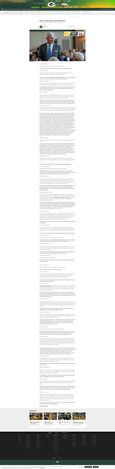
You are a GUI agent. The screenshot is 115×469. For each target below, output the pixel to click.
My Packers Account (94, 436)
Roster (19, 436)
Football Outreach (74, 442)
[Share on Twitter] (70, 26)
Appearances (73, 436)
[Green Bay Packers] (57, 462)
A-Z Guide (56, 436)
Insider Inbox (28, 436)
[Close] (114, 467)
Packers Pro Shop (56, 448)
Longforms (28, 439)
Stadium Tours (56, 442)
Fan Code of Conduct (84, 442)
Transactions (19, 439)
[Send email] (72, 26)
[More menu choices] (39, 9)
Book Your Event (56, 445)
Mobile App (28, 445)
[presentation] (85, 428)
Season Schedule (65, 436)
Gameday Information (84, 436)
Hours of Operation (56, 439)
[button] (56, 428)
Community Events (74, 439)
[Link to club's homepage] (2, 9)
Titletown (56, 451)
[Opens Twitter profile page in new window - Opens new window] (43, 27)
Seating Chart (94, 442)
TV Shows (38, 445)
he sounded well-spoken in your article (61, 197)
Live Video (38, 439)
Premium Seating (94, 439)
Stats (19, 442)
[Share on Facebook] (69, 26)
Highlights (38, 436)
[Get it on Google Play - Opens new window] (60, 458)
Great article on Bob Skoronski (45, 285)
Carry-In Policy (84, 439)
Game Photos (47, 436)
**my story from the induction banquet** (63, 164)
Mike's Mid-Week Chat (28, 442)
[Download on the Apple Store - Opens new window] (54, 458)
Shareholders (74, 445)
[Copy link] (74, 26)
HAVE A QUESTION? (44, 406)
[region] (57, 467)
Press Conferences (38, 442)
